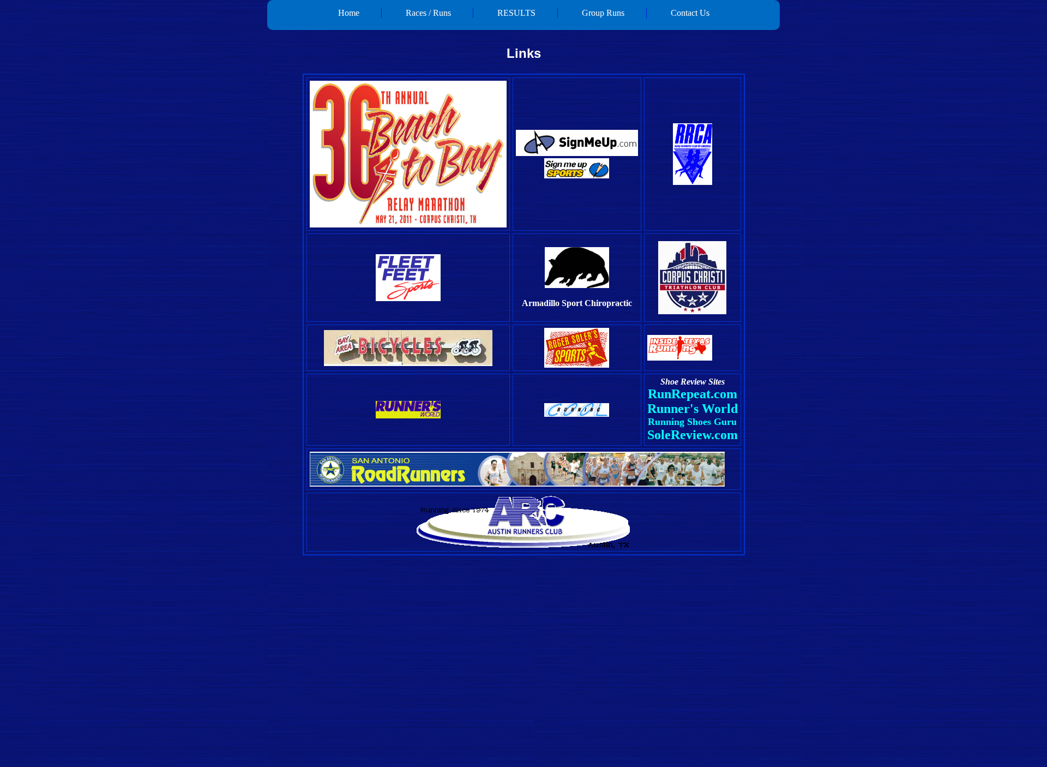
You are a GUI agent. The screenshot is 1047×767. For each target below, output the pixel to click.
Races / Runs (428, 12)
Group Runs (603, 12)
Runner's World (692, 409)
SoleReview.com (692, 435)
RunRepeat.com (692, 394)
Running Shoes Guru (692, 421)
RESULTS (516, 12)
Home (348, 12)
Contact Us (690, 12)
